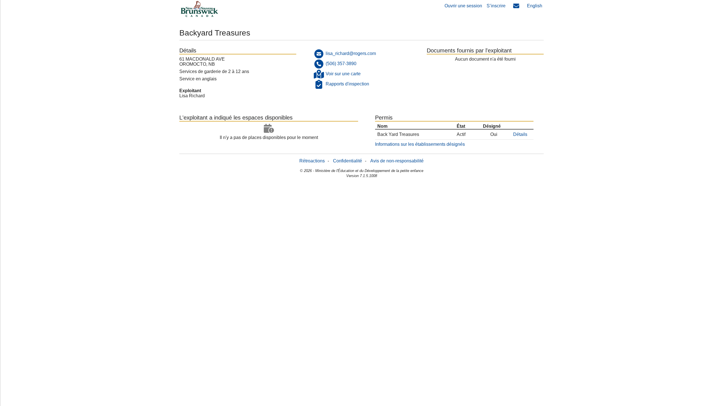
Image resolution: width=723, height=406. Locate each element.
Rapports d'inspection (347, 83)
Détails (520, 134)
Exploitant (190, 90)
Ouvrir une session (463, 5)
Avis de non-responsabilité (397, 160)
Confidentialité (347, 160)
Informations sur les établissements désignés (420, 144)
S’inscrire (496, 5)
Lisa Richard (192, 95)
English (534, 5)
